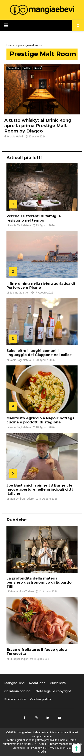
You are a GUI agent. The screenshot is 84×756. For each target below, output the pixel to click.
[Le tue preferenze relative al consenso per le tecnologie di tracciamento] (76, 748)
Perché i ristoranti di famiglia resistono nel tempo (33, 218)
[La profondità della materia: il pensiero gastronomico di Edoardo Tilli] (42, 549)
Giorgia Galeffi (15, 136)
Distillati (27, 68)
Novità (37, 68)
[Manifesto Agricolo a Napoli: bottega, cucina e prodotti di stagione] (42, 389)
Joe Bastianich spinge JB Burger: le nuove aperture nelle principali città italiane (39, 489)
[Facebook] (24, 718)
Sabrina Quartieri (19, 292)
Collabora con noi (17, 691)
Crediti (42, 751)
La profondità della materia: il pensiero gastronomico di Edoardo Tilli (39, 582)
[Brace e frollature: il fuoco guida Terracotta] (42, 620)
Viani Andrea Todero (21, 498)
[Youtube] (59, 718)
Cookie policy (40, 699)
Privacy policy (15, 699)
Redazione (37, 683)
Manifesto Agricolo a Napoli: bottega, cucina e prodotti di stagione (40, 420)
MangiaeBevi (14, 683)
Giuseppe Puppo (18, 658)
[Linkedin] (48, 718)
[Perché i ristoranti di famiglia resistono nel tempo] (42, 187)
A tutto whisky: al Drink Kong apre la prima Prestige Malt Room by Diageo (37, 126)
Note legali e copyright (53, 691)
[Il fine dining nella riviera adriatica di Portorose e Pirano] (42, 254)
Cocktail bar (14, 68)
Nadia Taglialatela (20, 225)
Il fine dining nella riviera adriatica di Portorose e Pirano (40, 285)
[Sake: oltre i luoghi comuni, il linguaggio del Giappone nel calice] (42, 321)
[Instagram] (36, 718)
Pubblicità (58, 683)
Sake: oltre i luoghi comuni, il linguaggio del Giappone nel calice (39, 353)
